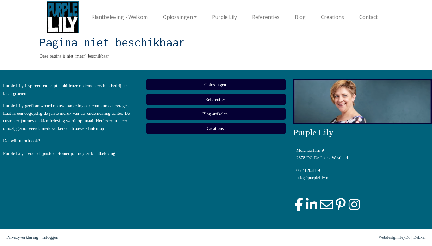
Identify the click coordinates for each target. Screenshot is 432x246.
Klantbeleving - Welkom (119, 17)
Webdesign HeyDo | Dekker (402, 237)
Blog (300, 17)
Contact (368, 17)
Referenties (266, 17)
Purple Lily (224, 17)
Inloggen (50, 237)
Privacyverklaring (22, 237)
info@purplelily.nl (313, 177)
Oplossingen (178, 17)
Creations (332, 17)
